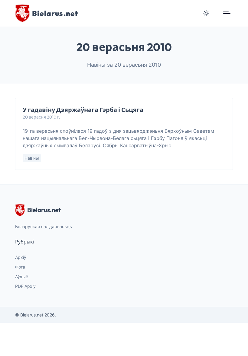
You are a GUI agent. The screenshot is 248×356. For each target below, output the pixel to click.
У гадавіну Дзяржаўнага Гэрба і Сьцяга (83, 109)
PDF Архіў (25, 286)
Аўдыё (21, 276)
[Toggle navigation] (227, 13)
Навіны (31, 158)
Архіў (20, 257)
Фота (20, 266)
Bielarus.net (44, 210)
